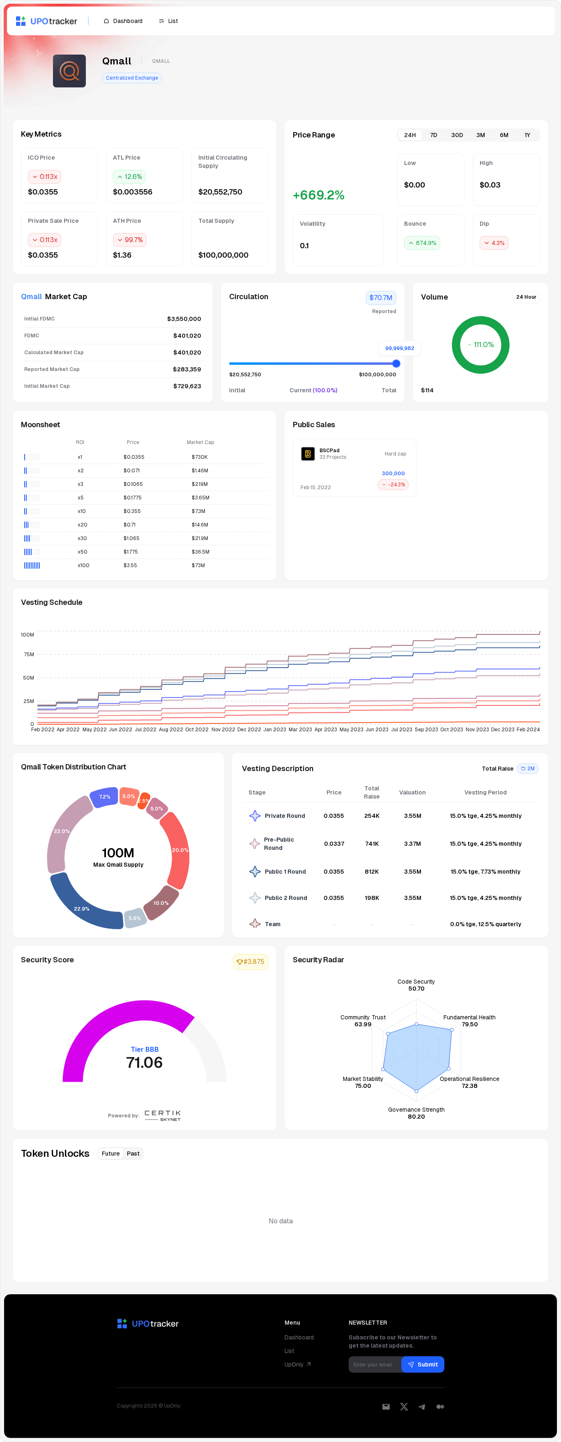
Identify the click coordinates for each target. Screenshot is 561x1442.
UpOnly (294, 1364)
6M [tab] (504, 135)
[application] (280, 684)
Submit (428, 1364)
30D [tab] (457, 135)
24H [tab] (410, 135)
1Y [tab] (527, 135)
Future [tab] (111, 1153)
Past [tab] (133, 1153)
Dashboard (299, 1337)
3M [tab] (480, 135)
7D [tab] (433, 135)
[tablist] (468, 135)
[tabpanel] (416, 209)
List (289, 1351)
